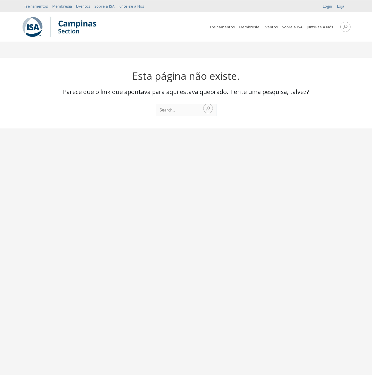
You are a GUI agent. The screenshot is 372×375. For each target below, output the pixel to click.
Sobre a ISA (104, 6)
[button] (345, 27)
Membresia (62, 6)
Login (327, 6)
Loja (340, 6)
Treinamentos (36, 6)
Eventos (83, 6)
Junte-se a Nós (131, 6)
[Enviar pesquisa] (208, 108)
